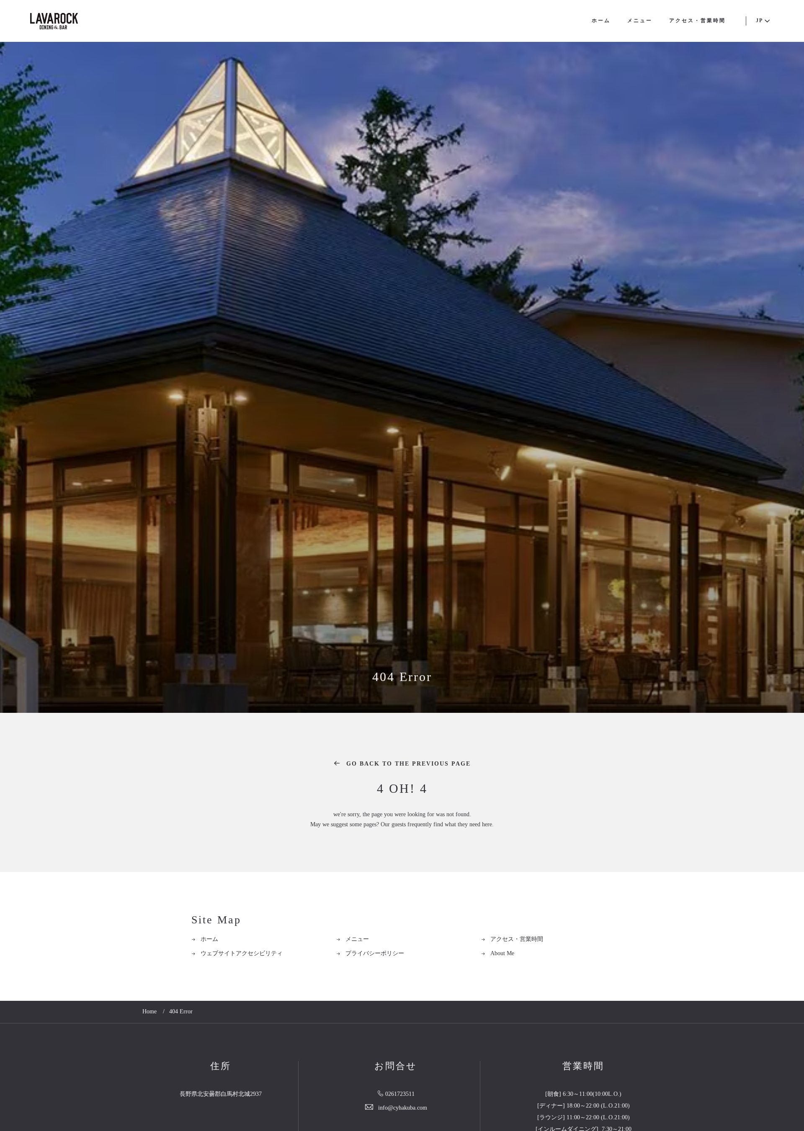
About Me (502, 954)
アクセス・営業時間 (697, 20)
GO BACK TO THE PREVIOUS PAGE (407, 764)
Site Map (216, 920)
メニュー (639, 20)
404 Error (402, 677)
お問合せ (395, 1066)
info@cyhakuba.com (402, 1108)
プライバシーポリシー (374, 954)
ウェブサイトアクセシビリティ (242, 954)
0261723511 (400, 1094)
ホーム (601, 20)
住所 (220, 1066)
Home (149, 1012)
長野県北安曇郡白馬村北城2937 (221, 1094)
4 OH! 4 (402, 789)
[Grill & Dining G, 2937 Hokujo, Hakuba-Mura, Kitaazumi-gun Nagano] (54, 21)
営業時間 (583, 1066)
